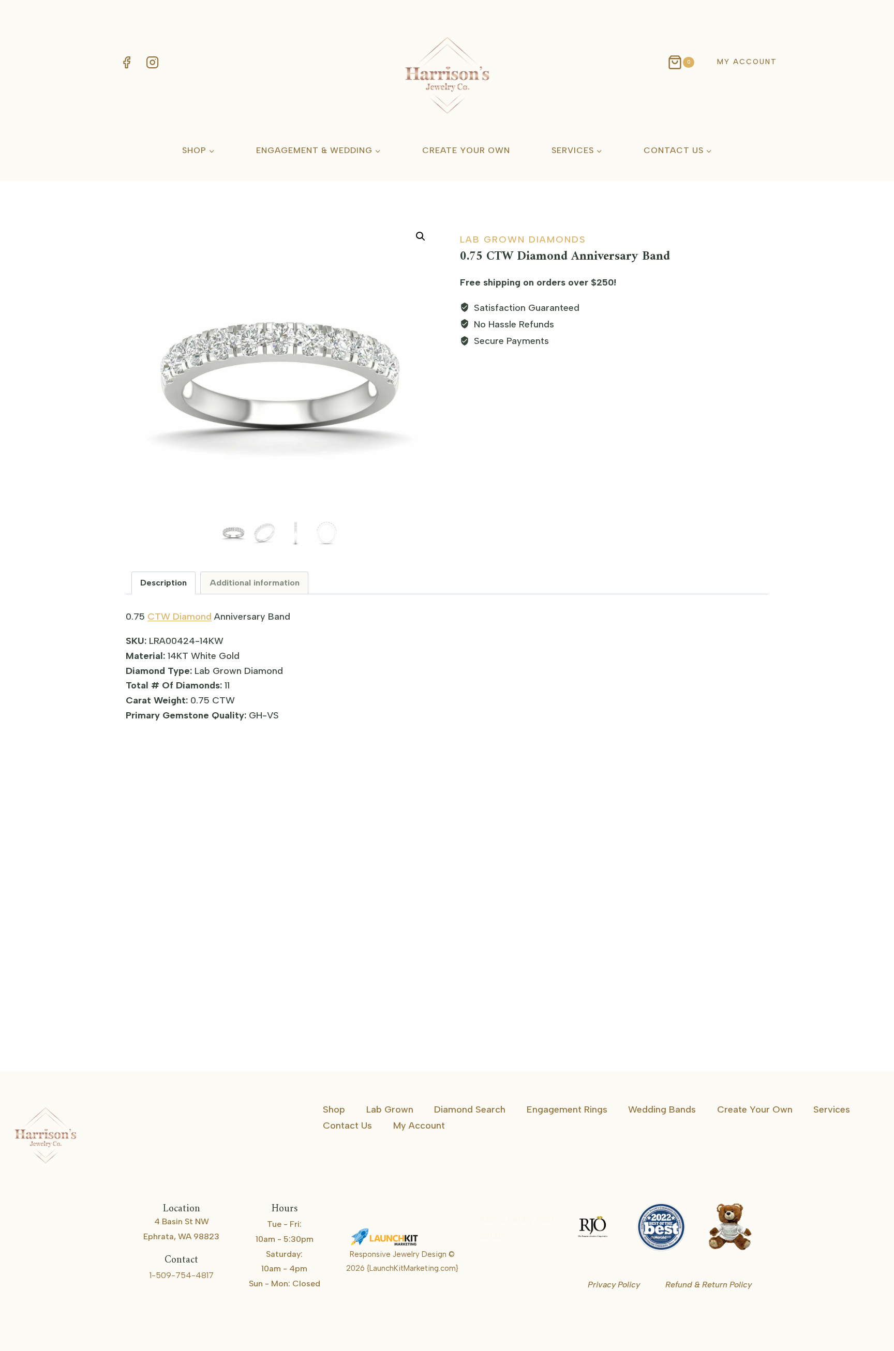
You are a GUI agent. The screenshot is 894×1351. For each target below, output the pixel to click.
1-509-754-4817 (182, 1275)
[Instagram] (152, 62)
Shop (334, 1109)
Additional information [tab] (255, 583)
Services (831, 1109)
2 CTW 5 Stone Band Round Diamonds (212, 1006)
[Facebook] (126, 62)
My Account (747, 61)
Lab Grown (389, 1109)
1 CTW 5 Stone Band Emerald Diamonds (658, 1006)
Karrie (521, 1235)
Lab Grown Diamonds (523, 239)
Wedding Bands (662, 1109)
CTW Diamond (179, 616)
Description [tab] (163, 583)
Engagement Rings (567, 1109)
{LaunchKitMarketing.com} (412, 1268)
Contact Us (347, 1125)
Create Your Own (466, 150)
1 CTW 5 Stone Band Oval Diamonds (430, 1006)
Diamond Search (469, 1109)
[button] (420, 236)
